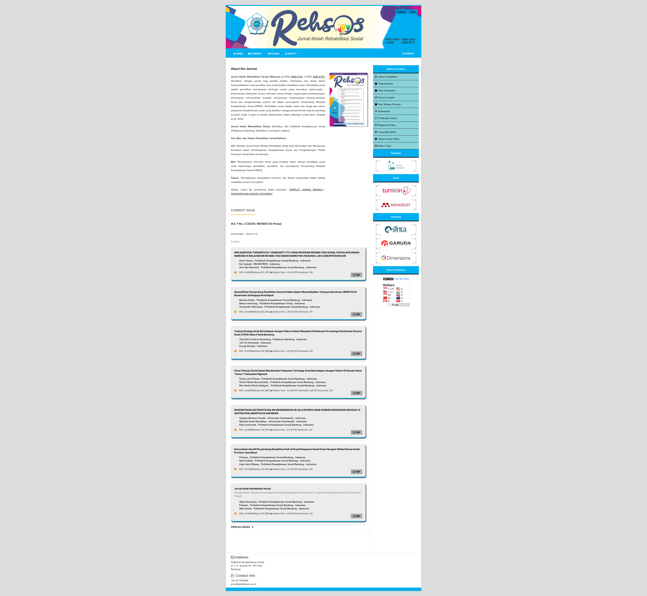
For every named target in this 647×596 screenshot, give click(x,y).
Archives (273, 53)
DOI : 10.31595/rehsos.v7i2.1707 (254, 272)
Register (401, 11)
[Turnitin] (396, 190)
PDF (357, 275)
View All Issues (240, 527)
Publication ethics (387, 118)
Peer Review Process (389, 104)
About (292, 53)
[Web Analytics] (388, 278)
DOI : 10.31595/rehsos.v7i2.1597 (254, 513)
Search (409, 53)
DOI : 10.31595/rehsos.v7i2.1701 (254, 430)
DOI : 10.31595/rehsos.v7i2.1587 (254, 390)
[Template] (396, 165)
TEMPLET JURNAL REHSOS (305, 189)
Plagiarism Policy (387, 125)
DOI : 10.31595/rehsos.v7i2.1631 (254, 312)
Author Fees (384, 145)
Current (256, 53)
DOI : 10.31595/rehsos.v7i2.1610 (254, 469)
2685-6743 (296, 76)
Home (239, 53)
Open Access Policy (388, 139)
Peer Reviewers (387, 90)
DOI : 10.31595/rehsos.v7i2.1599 (254, 351)
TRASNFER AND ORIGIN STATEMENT (252, 193)
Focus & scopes (385, 97)
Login (413, 11)
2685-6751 (318, 76)
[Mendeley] (396, 204)
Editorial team (386, 83)
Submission (384, 111)
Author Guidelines (387, 76)
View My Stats (401, 278)
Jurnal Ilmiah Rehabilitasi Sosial (297, 492)
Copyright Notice (387, 132)
